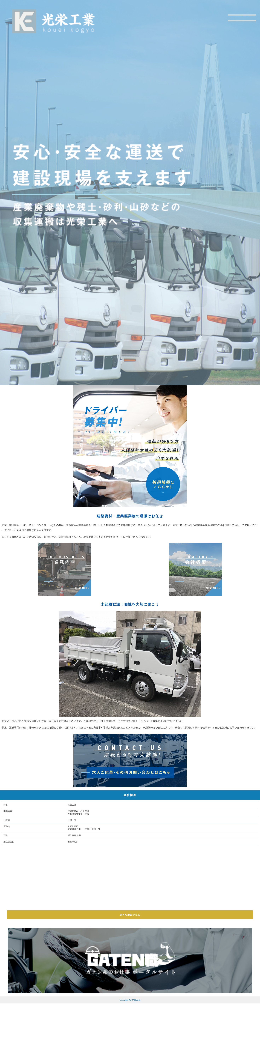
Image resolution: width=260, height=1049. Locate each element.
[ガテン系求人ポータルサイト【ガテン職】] (130, 991)
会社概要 (130, 795)
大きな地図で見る (130, 914)
